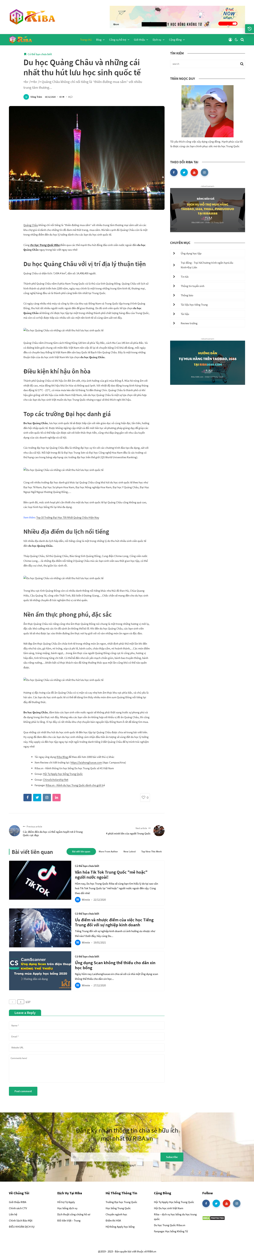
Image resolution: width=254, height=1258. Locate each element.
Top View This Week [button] (151, 851)
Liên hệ (13, 1214)
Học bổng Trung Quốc (118, 1208)
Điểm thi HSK (113, 1220)
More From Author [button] (108, 851)
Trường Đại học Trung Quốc (121, 1202)
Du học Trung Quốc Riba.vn (169, 1225)
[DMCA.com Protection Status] (213, 1218)
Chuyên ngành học (116, 1214)
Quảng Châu (30, 225)
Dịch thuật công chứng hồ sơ (73, 1214)
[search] (242, 40)
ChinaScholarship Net (55, 779)
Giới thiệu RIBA (17, 1202)
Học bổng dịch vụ (67, 1208)
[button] (230, 40)
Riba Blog (62, 757)
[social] (174, 172)
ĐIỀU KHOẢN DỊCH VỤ (22, 1226)
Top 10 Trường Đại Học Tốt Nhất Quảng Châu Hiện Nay (67, 517)
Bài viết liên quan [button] (81, 851)
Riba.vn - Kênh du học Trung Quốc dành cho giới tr (75, 785)
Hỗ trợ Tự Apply (66, 1202)
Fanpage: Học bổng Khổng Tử (171, 1231)
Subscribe (172, 1157)
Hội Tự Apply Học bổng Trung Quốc (174, 1202)
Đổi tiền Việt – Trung (69, 1220)
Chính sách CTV (18, 1208)
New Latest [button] (129, 851)
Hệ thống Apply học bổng (120, 1226)
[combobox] (87, 1058)
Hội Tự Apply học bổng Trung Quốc (63, 774)
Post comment (23, 1091)
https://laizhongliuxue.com (86, 762)
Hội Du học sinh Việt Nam (169, 1208)
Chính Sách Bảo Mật (20, 1220)
